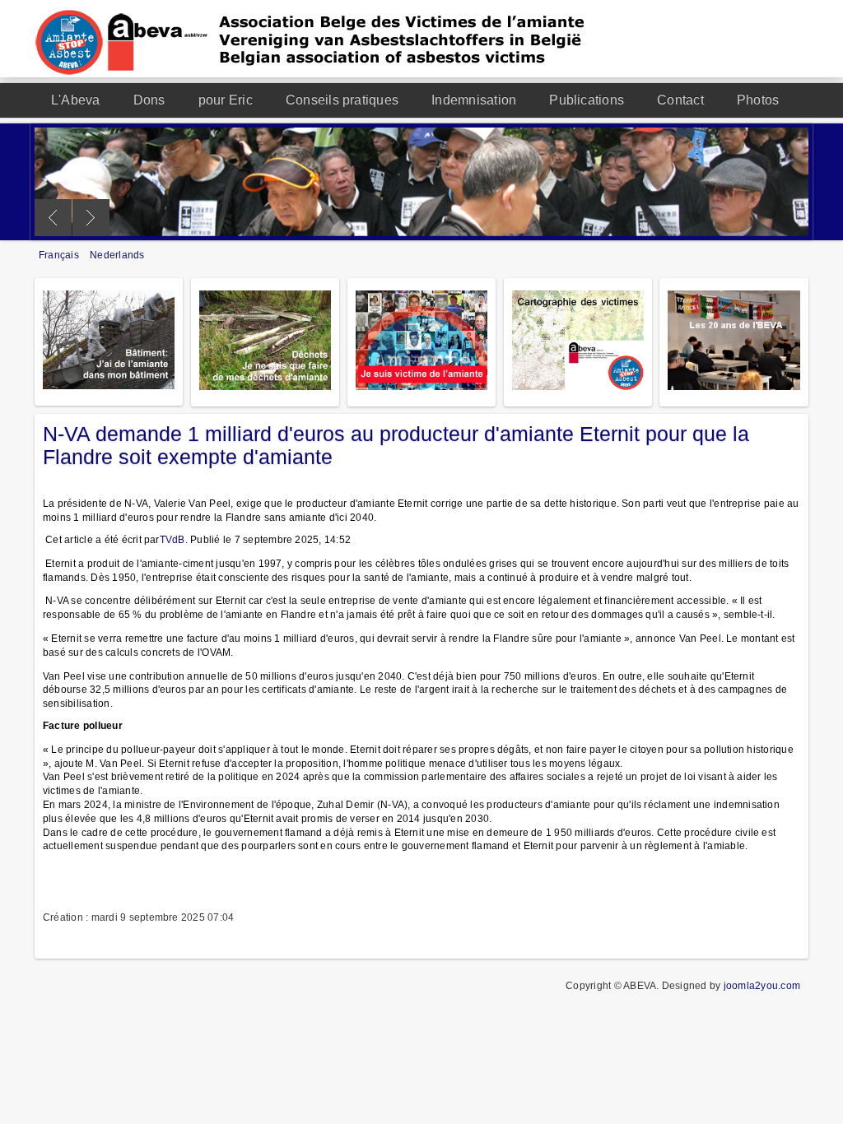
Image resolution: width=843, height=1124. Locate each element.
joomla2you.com (762, 986)
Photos (758, 100)
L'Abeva (75, 100)
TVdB (172, 540)
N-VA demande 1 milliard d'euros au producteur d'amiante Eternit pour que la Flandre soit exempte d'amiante (396, 445)
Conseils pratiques (342, 100)
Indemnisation (473, 100)
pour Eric (225, 100)
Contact (680, 100)
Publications (586, 100)
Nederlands (117, 255)
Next (90, 217)
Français (60, 255)
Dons (149, 100)
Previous (53, 217)
